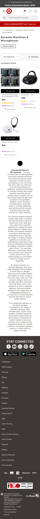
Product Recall (7, 413)
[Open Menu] (4, 11)
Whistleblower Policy (10, 509)
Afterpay (5, 387)
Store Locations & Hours (10, 434)
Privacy (19, 506)
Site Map (6, 514)
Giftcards (5, 372)
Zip (3, 382)
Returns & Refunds (8, 455)
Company (5, 398)
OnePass (5, 393)
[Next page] (26, 163)
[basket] (35, 11)
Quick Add (12, 91)
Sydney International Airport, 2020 (20, 5)
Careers (4, 403)
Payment (5, 444)
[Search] (4, 17)
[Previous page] (14, 163)
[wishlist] (30, 11)
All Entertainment (8, 46)
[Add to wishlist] (18, 67)
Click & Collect (7, 439)
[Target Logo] (9, 11)
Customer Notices (8, 408)
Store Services (7, 465)
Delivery (4, 450)
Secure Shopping (8, 460)
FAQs (3, 429)
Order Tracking (7, 424)
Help (3, 418)
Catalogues (6, 362)
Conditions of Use (9, 506)
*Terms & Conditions (10, 512)
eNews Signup (7, 367)
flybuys (4, 377)
